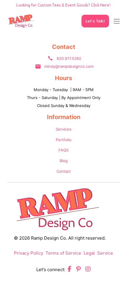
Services (63, 129)
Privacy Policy (28, 253)
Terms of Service (63, 253)
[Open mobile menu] (117, 21)
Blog (64, 160)
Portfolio (63, 139)
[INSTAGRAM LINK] (88, 270)
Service (105, 253)
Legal (89, 253)
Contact (63, 171)
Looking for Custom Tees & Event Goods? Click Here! (63, 5)
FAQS (63, 150)
